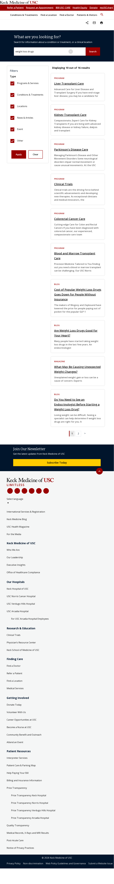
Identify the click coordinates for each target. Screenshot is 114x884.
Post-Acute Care (15, 840)
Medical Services (15, 688)
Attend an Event (15, 742)
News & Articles (25, 117)
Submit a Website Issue (100, 863)
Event (20, 129)
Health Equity (80, 7)
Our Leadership (15, 557)
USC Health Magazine (18, 526)
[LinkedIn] (31, 491)
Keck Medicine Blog (17, 519)
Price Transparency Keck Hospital (28, 795)
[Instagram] (39, 491)
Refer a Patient (15, 7)
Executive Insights (16, 564)
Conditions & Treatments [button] (24, 15)
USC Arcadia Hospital (17, 611)
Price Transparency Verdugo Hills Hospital (33, 810)
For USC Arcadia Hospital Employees (30, 618)
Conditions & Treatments (30, 94)
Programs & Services (28, 83)
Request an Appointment (39, 7)
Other (20, 140)
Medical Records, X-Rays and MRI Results (28, 832)
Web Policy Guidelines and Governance (66, 863)
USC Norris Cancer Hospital (21, 596)
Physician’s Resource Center (21, 642)
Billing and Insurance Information (24, 780)
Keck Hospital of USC (17, 588)
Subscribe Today (57, 462)
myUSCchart (106, 7)
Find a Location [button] (49, 15)
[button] (102, 13)
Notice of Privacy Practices (20, 847)
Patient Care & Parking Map (21, 765)
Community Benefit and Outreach (24, 734)
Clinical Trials (13, 635)
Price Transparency (17, 787)
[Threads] (46, 491)
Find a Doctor (14, 665)
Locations (22, 106)
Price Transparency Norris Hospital (29, 802)
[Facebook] (10, 491)
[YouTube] (24, 491)
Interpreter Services (17, 757)
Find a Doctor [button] (67, 15)
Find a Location (14, 680)
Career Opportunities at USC (22, 719)
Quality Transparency (18, 825)
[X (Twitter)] (17, 491)
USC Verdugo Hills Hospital (21, 603)
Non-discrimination (33, 863)
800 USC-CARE (63, 7)
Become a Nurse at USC (19, 727)
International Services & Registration (26, 511)
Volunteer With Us (16, 712)
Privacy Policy (14, 863)
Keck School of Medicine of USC (23, 650)
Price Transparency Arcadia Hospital (30, 817)
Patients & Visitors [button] (87, 15)
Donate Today (14, 704)
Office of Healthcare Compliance (23, 572)
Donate (94, 7)
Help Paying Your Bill (17, 772)
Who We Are (13, 549)
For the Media (14, 534)
